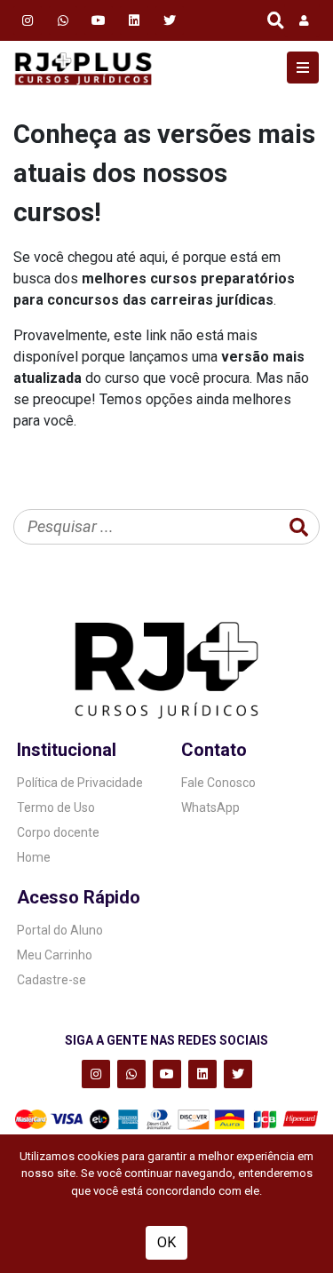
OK (166, 1242)
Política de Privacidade (80, 783)
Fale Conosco (218, 783)
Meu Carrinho (54, 955)
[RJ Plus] (63, 20)
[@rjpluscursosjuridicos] (98, 20)
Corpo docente (58, 832)
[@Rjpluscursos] (169, 20)
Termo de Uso (56, 807)
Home (34, 857)
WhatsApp (210, 807)
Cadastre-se (51, 980)
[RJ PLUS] (83, 67)
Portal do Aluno (60, 930)
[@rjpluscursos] (27, 20)
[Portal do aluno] (302, 20)
